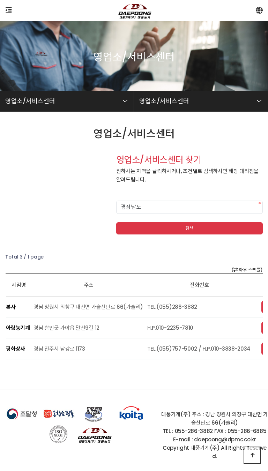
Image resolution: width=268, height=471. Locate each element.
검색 (189, 228)
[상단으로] (252, 455)
